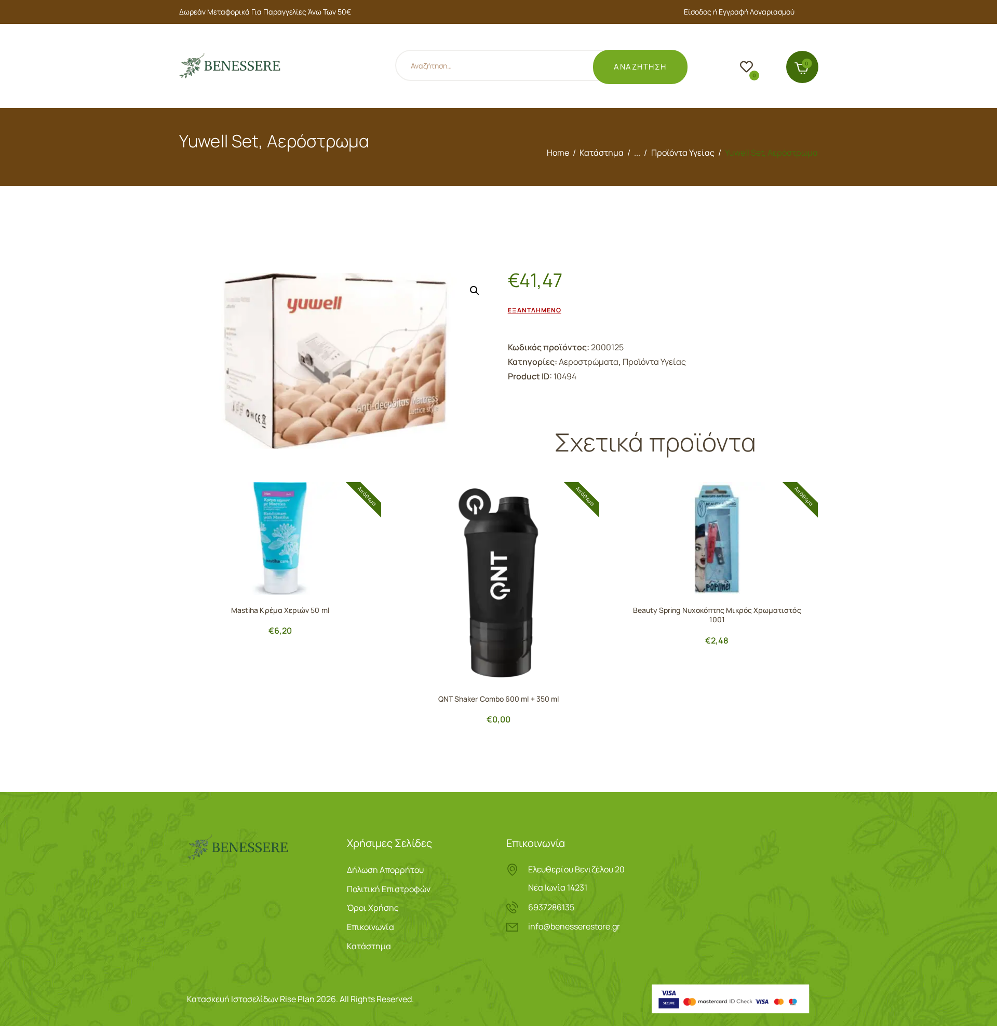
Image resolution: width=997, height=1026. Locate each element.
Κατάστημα (602, 152)
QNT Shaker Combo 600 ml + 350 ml (498, 699)
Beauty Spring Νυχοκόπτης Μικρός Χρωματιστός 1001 (717, 615)
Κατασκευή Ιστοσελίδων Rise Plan (251, 999)
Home (558, 152)
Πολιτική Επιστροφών (388, 889)
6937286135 (551, 907)
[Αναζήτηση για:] (508, 67)
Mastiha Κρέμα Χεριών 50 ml (280, 610)
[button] (474, 290)
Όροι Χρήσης (373, 907)
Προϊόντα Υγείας (683, 152)
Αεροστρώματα (588, 361)
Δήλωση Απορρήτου (385, 869)
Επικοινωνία (370, 927)
